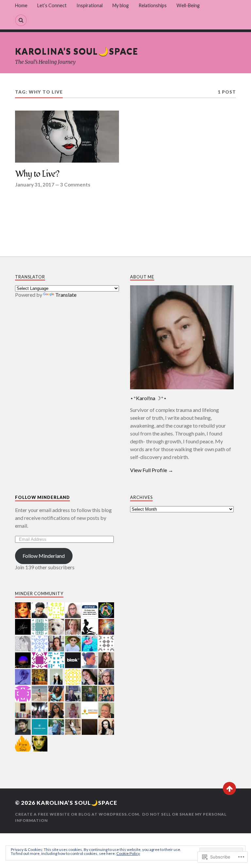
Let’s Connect (52, 5)
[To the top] (229, 788)
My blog (120, 5)
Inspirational (89, 5)
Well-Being (188, 5)
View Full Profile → (151, 470)
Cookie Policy (128, 853)
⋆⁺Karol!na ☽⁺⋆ (148, 398)
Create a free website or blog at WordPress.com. (77, 814)
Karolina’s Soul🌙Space (76, 51)
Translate (65, 295)
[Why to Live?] (67, 137)
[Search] (21, 20)
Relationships (153, 5)
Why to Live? (37, 174)
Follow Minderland (42, 497)
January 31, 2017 (34, 184)
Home (21, 5)
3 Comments (75, 184)
